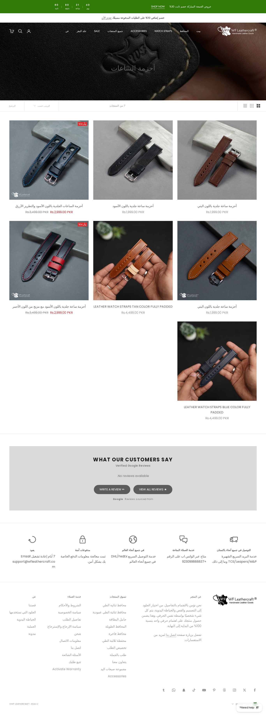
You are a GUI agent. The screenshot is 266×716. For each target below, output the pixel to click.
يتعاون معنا (119, 662)
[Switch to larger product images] (258, 106)
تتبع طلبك (75, 662)
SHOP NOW (158, 6)
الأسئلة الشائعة (71, 655)
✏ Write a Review (112, 489)
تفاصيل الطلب (72, 619)
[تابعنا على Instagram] (234, 690)
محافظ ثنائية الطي (114, 605)
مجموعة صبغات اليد (113, 669)
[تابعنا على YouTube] (204, 690)
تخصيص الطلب (116, 647)
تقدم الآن (107, 18)
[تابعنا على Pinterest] (214, 690)
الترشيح (12, 105)
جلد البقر (81, 31)
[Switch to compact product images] (245, 106)
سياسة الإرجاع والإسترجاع (64, 626)
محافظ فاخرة (117, 633)
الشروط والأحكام (70, 605)
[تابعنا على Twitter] (245, 690)
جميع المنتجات (115, 31)
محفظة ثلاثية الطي (114, 640)
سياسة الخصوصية (69, 612)
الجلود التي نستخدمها (22, 612)
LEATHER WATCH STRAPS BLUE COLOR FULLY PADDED (217, 409)
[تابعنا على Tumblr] (164, 690)
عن (67, 31)
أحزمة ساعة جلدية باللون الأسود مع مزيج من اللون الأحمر (49, 306)
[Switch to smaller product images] (252, 106)
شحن (77, 633)
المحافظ (184, 31)
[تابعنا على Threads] (224, 690)
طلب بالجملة (118, 655)
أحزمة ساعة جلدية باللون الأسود (133, 206)
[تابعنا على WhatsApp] (174, 690)
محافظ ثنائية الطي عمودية (109, 612)
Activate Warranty (66, 669)
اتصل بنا (171, 635)
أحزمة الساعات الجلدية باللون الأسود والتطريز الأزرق (49, 206)
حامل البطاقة (117, 619)
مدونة (32, 633)
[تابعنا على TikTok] (194, 690)
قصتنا (32, 605)
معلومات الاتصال (70, 640)
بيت (198, 31)
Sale (97, 31)
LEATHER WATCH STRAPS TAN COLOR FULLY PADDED (133, 306)
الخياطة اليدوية (26, 619)
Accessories (139, 31)
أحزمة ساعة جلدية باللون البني (217, 206)
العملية (31, 626)
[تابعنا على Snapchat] (184, 690)
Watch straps (163, 31)
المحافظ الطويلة (115, 626)
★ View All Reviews (153, 489)
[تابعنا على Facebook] (255, 690)
